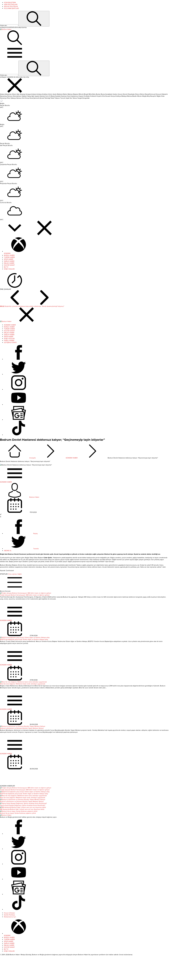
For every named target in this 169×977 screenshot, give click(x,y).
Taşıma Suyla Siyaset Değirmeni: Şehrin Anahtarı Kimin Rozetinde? (22, 805)
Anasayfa (32, 458)
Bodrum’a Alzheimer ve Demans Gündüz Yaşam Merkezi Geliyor (22, 728)
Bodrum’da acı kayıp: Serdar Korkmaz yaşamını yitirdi (18, 813)
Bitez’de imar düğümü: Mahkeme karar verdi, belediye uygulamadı (22, 684)
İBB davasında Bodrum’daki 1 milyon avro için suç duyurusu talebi (22, 809)
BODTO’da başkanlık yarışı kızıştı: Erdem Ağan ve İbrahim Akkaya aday (24, 639)
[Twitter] (18, 374)
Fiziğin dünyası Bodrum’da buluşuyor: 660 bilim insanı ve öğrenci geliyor (27, 306)
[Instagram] (18, 389)
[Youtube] (18, 405)
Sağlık (20, 574)
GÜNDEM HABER (72, 458)
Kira (9, 574)
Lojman (14, 574)
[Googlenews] (18, 420)
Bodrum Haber (34, 497)
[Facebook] (18, 359)
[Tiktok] (18, 435)
